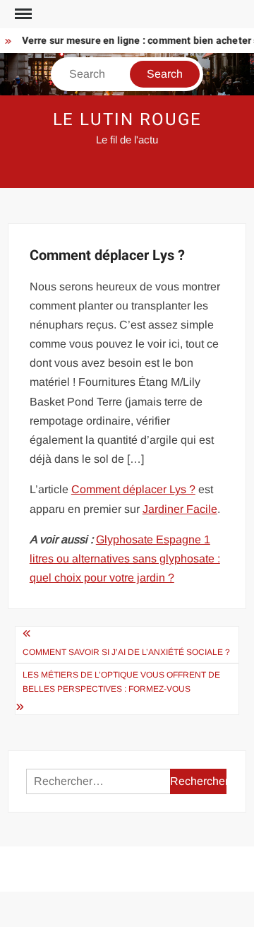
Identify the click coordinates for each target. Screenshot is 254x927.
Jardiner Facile (180, 509)
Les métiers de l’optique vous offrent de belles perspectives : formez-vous (121, 682)
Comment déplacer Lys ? (133, 489)
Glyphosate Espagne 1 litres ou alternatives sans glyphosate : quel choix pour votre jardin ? (125, 558)
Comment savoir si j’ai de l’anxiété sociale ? (126, 652)
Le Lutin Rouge (127, 119)
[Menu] (22, 14)
